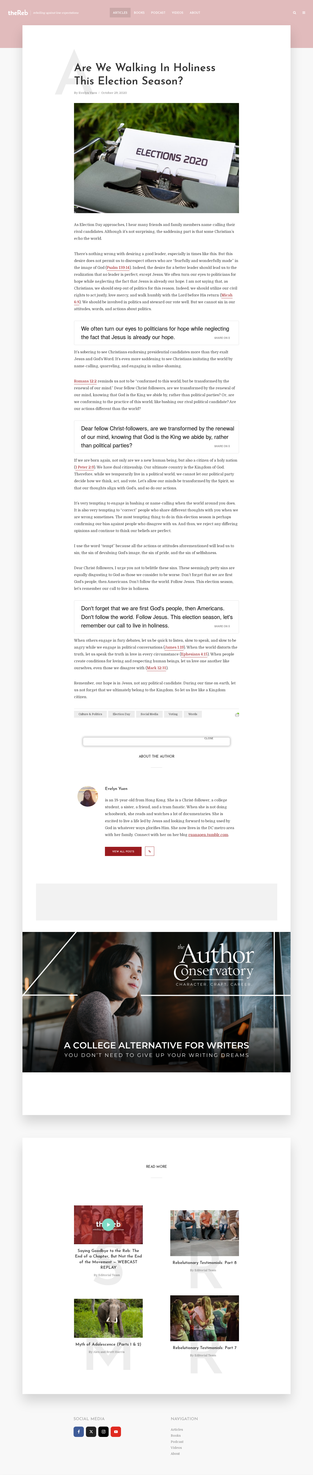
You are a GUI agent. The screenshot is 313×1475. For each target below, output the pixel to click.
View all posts (123, 851)
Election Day (121, 714)
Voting (173, 714)
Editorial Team (109, 1275)
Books (139, 12)
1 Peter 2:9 (84, 467)
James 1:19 (174, 647)
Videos (177, 12)
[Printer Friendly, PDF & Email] (237, 715)
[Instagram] (103, 1432)
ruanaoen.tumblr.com (208, 835)
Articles (120, 12)
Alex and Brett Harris (109, 1352)
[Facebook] (79, 1432)
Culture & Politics (90, 714)
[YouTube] (116, 1432)
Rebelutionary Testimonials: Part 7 (204, 1348)
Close (208, 738)
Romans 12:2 (85, 381)
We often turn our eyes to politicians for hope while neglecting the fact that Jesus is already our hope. (155, 332)
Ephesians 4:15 (194, 654)
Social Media (149, 714)
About (195, 12)
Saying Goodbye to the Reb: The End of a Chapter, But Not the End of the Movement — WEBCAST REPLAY (108, 1259)
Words (192, 714)
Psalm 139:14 (118, 268)
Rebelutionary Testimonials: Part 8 (205, 1263)
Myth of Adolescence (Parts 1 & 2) (108, 1345)
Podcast (158, 12)
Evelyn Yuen (88, 93)
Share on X (222, 338)
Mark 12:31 (156, 668)
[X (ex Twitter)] (91, 1432)
